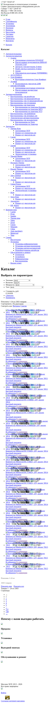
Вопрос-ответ (16, 263)
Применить (10, 298)
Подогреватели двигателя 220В (28, 84)
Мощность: (10, 285)
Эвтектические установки (25, 154)
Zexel (12, 223)
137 (7, 610)
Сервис (9, 237)
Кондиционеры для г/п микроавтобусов (26, 101)
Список (23, 306)
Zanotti (13, 146)
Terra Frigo (14, 197)
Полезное (9, 28)
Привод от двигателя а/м (25, 135)
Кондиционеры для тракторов (22, 105)
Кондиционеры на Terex (25, 122)
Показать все (19, 586)
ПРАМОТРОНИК (17, 86)
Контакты (10, 41)
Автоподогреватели (14, 56)
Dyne (12, 214)
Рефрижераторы (21, 259)
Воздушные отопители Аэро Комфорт (30, 79)
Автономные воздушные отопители (29, 88)
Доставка (9, 34)
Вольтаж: (10, 283)
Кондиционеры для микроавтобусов (25, 99)
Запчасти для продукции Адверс (28, 67)
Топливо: (10, 280)
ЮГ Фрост (14, 205)
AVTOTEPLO (16, 75)
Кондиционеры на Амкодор (26, 124)
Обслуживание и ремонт (20, 252)
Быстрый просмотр (13, 316)
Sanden (13, 216)
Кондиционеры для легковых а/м (23, 116)
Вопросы (9, 30)
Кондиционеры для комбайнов (22, 114)
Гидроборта (20, 257)
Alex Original (15, 176)
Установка (10, 24)
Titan (12, 235)
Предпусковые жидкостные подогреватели (26, 91)
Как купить (10, 32)
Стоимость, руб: (12, 291)
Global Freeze (15, 184)
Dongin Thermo (16, 169)
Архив (18, 71)
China (12, 229)
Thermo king (15, 218)
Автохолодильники (14, 54)
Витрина (16, 306)
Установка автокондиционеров (27, 246)
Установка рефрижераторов (26, 244)
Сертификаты (11, 21)
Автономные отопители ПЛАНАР (29, 60)
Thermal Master (16, 156)
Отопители (19, 255)
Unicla (12, 225)
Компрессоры (11, 210)
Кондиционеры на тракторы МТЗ (28, 109)
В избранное (11, 319)
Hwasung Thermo (17, 163)
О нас (8, 19)
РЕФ (12, 193)
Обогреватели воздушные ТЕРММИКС (31, 73)
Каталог (9, 45)
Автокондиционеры (14, 94)
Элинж (13, 180)
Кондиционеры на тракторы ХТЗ (28, 111)
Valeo (12, 220)
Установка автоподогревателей (27, 248)
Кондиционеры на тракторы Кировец (30, 107)
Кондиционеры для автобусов (22, 97)
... (6, 607)
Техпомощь (10, 26)
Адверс (13, 58)
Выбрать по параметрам (16, 275)
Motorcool (14, 233)
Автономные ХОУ (22, 131)
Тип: (8, 287)
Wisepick (13, 227)
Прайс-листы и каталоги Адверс (28, 69)
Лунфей (13, 82)
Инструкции (15, 240)
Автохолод (10, 126)
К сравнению (21, 319)
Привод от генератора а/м (25, 133)
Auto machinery (16, 231)
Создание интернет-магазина (13, 701)
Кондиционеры (21, 261)
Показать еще (6, 586)
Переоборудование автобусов (27, 250)
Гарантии (9, 36)
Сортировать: (6, 304)
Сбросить (9, 295)
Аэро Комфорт (16, 77)
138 (7, 612)
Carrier (13, 137)
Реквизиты (10, 38)
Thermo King (15, 129)
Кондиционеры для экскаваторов (23, 120)
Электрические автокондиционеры (24, 118)
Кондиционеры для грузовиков (23, 103)
